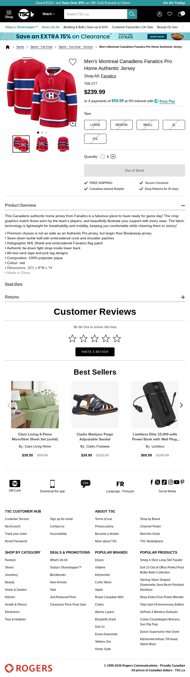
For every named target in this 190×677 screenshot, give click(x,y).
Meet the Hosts (150, 534)
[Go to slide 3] (46, 133)
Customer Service (17, 519)
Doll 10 (100, 627)
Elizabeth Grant (105, 619)
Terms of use (103, 519)
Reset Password (16, 541)
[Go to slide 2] (42, 133)
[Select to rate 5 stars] (117, 338)
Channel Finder (150, 526)
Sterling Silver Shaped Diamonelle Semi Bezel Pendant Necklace (162, 584)
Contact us (57, 526)
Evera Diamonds (106, 634)
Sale (53, 589)
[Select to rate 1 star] (72, 338)
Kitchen (10, 597)
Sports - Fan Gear (41, 46)
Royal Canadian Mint (109, 597)
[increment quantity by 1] (113, 156)
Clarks (99, 604)
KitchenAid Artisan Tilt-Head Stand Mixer (159, 641)
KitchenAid (102, 575)
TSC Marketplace (151, 541)
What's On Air (59, 560)
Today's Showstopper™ (21, 27)
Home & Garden (16, 589)
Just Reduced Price (63, 597)
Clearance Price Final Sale (68, 604)
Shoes (9, 567)
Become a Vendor (107, 534)
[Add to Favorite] (73, 62)
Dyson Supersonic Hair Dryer (159, 631)
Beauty (9, 582)
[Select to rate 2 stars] (83, 338)
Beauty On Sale (167, 27)
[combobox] (100, 14)
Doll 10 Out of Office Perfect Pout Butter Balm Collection (162, 570)
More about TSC (106, 541)
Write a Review (95, 352)
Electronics (12, 612)
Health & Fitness (16, 604)
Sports (20, 46)
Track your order (16, 534)
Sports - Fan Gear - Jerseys (76, 46)
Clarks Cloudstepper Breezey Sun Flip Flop (160, 622)
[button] (50, 14)
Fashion (10, 560)
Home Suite (103, 649)
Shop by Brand (150, 519)
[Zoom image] (73, 123)
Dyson (99, 560)
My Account (12, 526)
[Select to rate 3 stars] (95, 338)
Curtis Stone (103, 582)
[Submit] (132, 14)
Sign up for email (61, 519)
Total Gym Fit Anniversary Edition (162, 604)
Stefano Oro (103, 641)
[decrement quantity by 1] (102, 156)
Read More (14, 284)
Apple (99, 589)
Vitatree (100, 567)
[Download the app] (52, 484)
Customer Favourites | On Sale (132, 27)
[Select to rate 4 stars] (106, 338)
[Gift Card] (15, 484)
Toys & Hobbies (15, 619)
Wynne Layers (104, 612)
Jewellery (11, 575)
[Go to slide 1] (38, 133)
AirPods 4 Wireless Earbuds (159, 612)
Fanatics (108, 76)
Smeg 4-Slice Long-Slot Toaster (161, 560)
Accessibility (58, 534)
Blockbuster (58, 575)
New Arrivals (58, 582)
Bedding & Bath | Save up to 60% (86, 27)
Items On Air (51, 27)
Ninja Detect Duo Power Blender (162, 597)
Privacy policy (104, 526)
